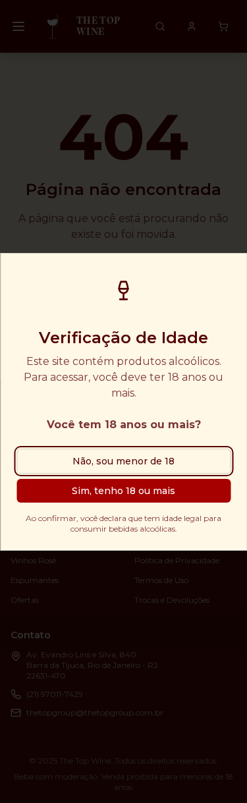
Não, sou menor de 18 (123, 461)
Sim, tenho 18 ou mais (123, 491)
